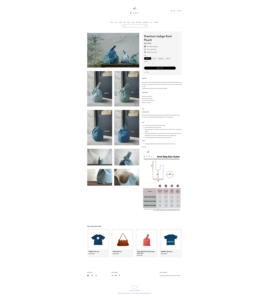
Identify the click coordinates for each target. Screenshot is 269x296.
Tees (125, 22)
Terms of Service (135, 293)
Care (151, 22)
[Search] (145, 25)
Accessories (139, 22)
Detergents (145, 22)
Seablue (148, 58)
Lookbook (156, 22)
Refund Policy (128, 293)
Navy (168, 58)
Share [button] (147, 72)
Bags (133, 22)
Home (111, 22)
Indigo (120, 22)
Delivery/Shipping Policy (146, 293)
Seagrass (161, 58)
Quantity (146, 61)
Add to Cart (160, 68)
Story (116, 22)
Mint (154, 58)
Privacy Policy (120, 293)
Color (145, 55)
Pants (128, 22)
